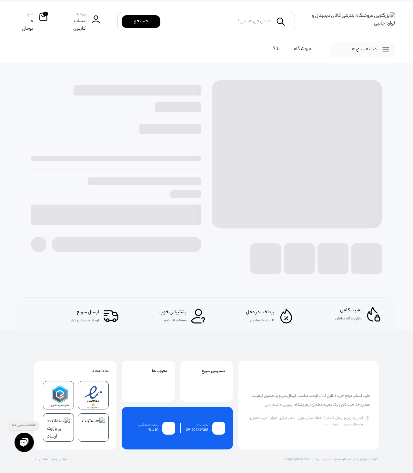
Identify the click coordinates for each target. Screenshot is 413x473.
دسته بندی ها (363, 50)
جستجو (141, 21)
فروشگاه (302, 49)
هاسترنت (41, 459)
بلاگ (275, 49)
